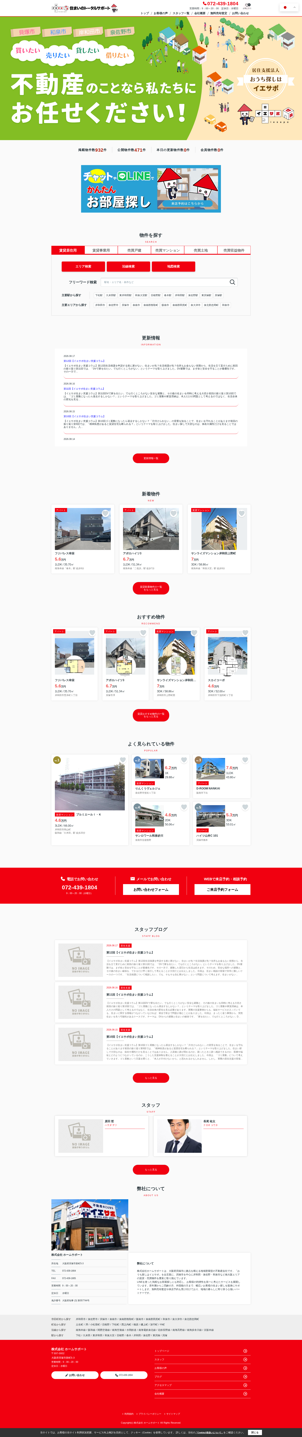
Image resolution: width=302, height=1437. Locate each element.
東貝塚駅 (206, 295)
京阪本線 (209, 1330)
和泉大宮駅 (141, 295)
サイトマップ (173, 1414)
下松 (78, 1335)
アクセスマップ (163, 1385)
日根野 (106, 1324)
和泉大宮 (109, 1335)
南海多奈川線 (194, 1330)
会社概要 (200, 13)
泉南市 (136, 305)
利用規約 (129, 1414)
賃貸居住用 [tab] (68, 250)
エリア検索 (83, 266)
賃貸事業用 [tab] (101, 250)
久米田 (86, 1335)
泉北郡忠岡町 (211, 305)
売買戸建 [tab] (134, 250)
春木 (128, 1335)
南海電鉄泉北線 (147, 1330)
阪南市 (165, 305)
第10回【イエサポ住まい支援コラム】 (85, 416)
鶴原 (136, 1324)
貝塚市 (125, 305)
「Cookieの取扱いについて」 (209, 1432)
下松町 (116, 1324)
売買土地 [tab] (201, 250)
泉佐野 (146, 1335)
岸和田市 (100, 305)
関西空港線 (104, 1330)
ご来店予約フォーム (222, 889)
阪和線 (92, 1330)
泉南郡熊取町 (150, 305)
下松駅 (99, 295)
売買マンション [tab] (167, 250)
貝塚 (164, 1335)
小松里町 (95, 1324)
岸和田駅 (180, 295)
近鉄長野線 (164, 1330)
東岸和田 (97, 1335)
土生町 (80, 1324)
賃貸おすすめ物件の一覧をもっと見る (151, 715)
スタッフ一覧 (181, 13)
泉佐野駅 (193, 295)
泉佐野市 (113, 305)
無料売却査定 (218, 13)
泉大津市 (195, 305)
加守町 (154, 1324)
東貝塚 (156, 1335)
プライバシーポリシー (150, 1414)
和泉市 (225, 305)
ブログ (158, 1376)
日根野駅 (156, 295)
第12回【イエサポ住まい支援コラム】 (85, 361)
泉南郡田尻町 (179, 305)
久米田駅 (111, 295)
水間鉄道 (132, 1330)
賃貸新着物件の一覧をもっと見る (151, 588)
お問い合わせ (240, 13)
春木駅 (167, 295)
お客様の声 (161, 13)
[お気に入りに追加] (105, 513)
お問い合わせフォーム (151, 889)
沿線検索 (128, 266)
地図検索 (173, 266)
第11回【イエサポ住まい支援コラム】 (84, 388)
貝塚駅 (218, 295)
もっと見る (151, 1077)
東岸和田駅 (125, 295)
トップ (145, 13)
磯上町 (145, 1324)
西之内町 (126, 1324)
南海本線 (81, 1330)
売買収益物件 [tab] (234, 250)
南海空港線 (118, 1330)
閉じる (255, 1432)
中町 (162, 1324)
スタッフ (159, 1359)
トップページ (161, 1350)
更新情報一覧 (151, 458)
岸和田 (137, 1335)
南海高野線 (178, 1330)
